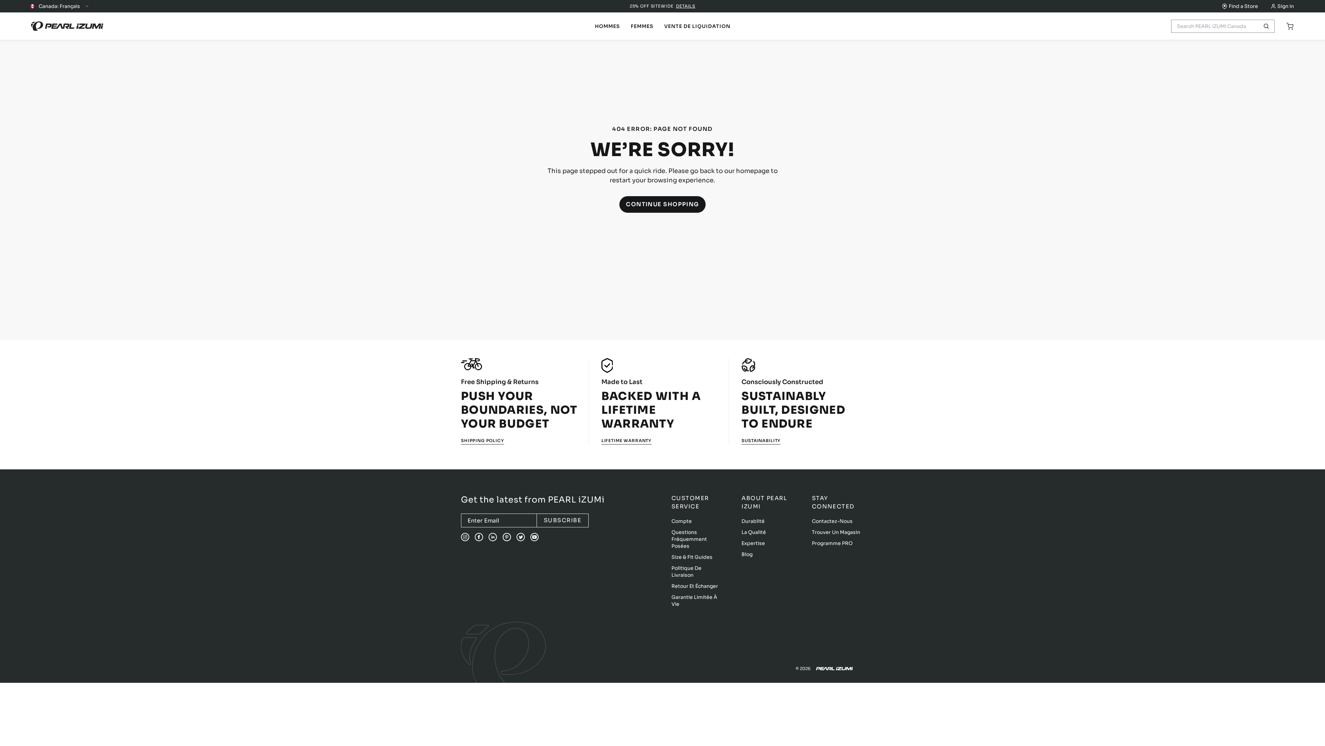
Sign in (1285, 6)
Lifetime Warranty (626, 440)
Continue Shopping (662, 204)
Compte (681, 521)
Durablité (753, 521)
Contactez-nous (832, 521)
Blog (747, 554)
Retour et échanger (694, 586)
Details (685, 6)
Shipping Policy (482, 440)
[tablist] (607, 26)
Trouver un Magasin (836, 532)
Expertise (753, 543)
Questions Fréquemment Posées (689, 539)
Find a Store (1243, 6)
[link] (607, 26)
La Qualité (754, 532)
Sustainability (761, 440)
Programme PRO (832, 543)
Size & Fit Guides (692, 557)
